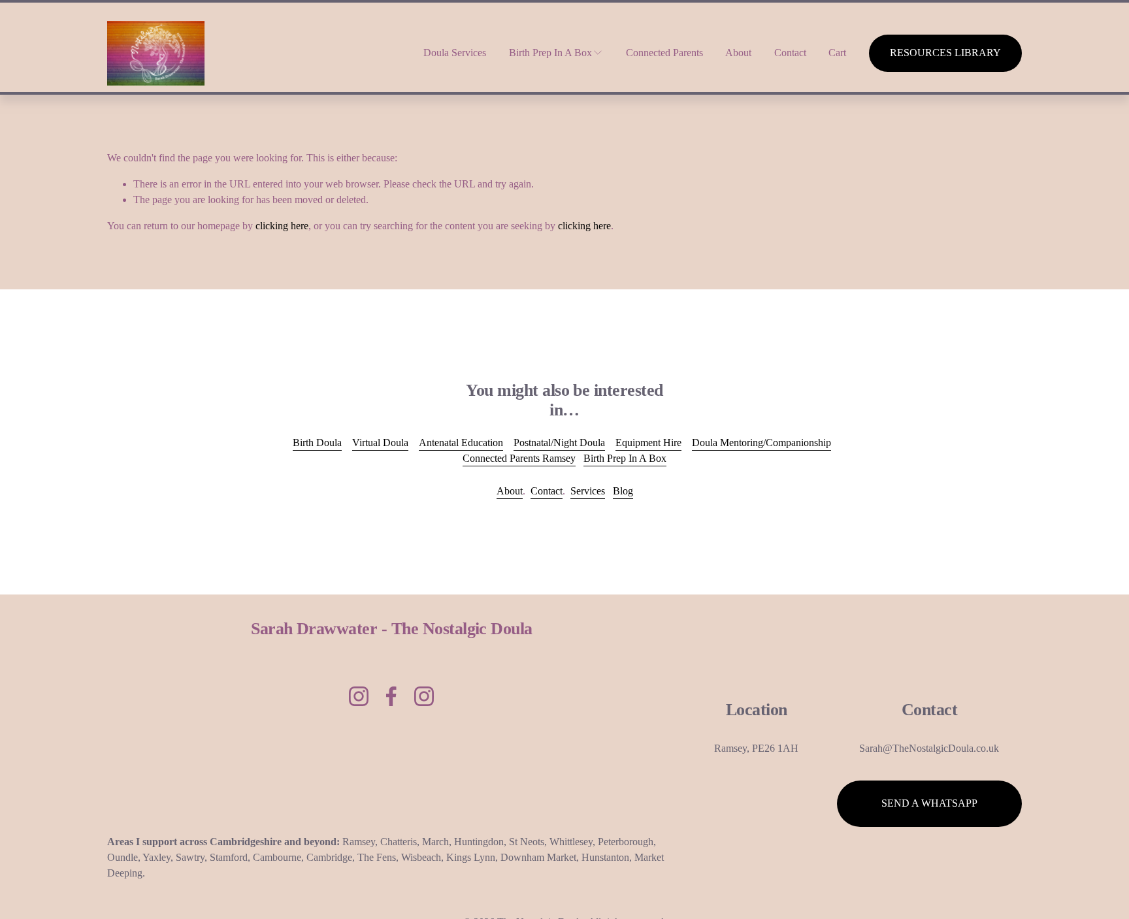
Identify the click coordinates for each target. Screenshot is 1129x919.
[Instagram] (358, 696)
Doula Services (454, 52)
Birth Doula (317, 442)
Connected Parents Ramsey (519, 458)
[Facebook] (391, 696)
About (738, 52)
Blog (623, 490)
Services (587, 490)
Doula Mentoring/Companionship (761, 442)
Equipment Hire (648, 442)
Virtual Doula (380, 442)
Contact (790, 52)
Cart (837, 52)
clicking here (281, 225)
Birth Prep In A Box (624, 458)
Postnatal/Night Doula (559, 442)
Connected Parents (664, 52)
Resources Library (945, 52)
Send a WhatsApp (929, 803)
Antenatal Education (461, 442)
